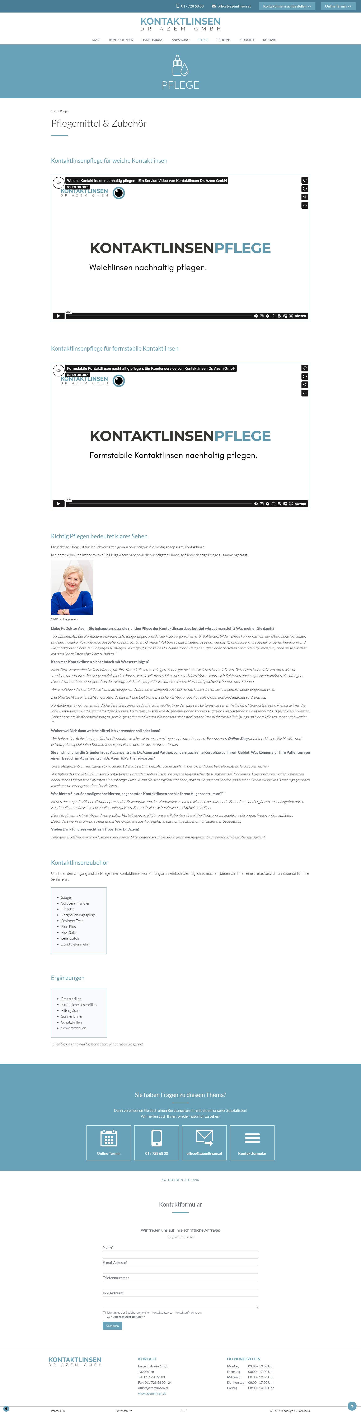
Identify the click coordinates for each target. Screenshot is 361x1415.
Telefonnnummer (116, 1278)
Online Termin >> (338, 6)
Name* (108, 1247)
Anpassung (180, 40)
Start (96, 40)
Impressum (58, 1410)
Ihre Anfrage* (113, 1293)
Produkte (247, 40)
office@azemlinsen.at (234, 6)
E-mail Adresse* (115, 1263)
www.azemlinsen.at (152, 1393)
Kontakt (270, 40)
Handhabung (152, 40)
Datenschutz (124, 1410)
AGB (183, 1410)
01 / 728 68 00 (192, 6)
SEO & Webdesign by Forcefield (290, 1410)
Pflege (203, 40)
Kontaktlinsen (121, 40)
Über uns (223, 40)
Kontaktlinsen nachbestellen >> (287, 6)
